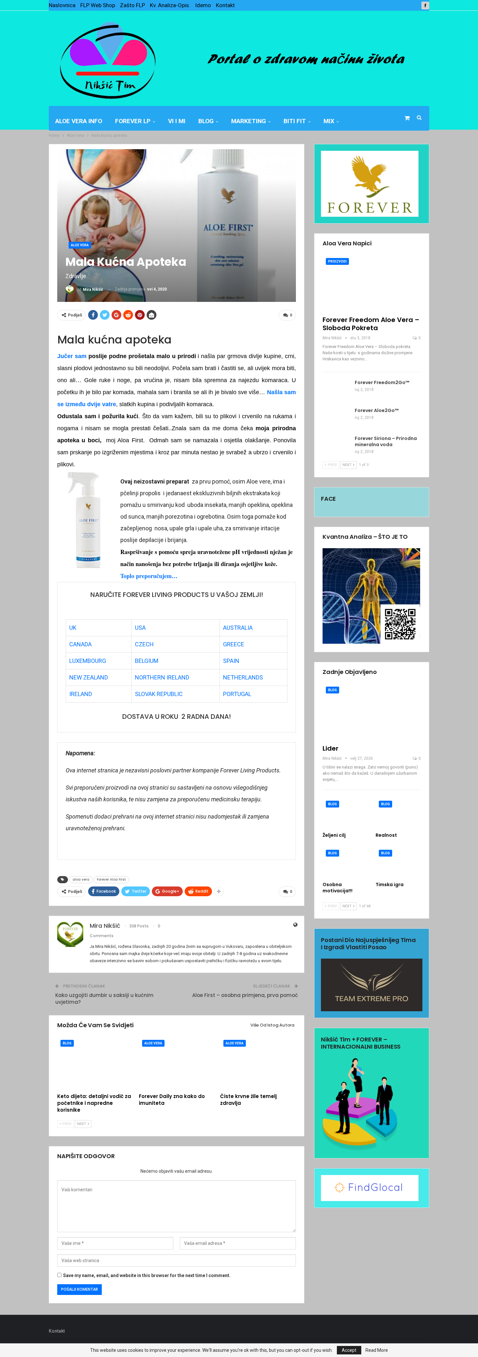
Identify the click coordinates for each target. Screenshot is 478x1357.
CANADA (80, 644)
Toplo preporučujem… (149, 576)
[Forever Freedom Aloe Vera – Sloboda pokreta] (372, 283)
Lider (331, 748)
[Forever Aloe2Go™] (337, 417)
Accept (349, 1350)
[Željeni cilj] (345, 813)
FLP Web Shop (97, 5)
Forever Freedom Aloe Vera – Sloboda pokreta (371, 323)
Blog (206, 121)
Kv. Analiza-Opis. (170, 5)
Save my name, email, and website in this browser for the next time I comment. (147, 1275)
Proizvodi (337, 261)
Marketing (248, 121)
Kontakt (225, 5)
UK (72, 627)
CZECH (144, 644)
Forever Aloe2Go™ (377, 410)
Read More (376, 1350)
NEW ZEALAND (88, 677)
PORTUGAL (237, 694)
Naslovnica (62, 5)
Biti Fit (295, 121)
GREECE (233, 644)
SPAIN (231, 660)
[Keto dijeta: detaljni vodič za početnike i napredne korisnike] (95, 1063)
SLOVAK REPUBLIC (159, 694)
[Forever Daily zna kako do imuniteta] (177, 1063)
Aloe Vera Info (78, 121)
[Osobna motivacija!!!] (345, 862)
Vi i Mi (176, 121)
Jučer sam (71, 356)
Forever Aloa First (111, 879)
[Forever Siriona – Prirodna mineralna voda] (337, 445)
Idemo (203, 5)
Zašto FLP (132, 5)
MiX (329, 121)
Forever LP (133, 121)
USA (140, 627)
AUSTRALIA (238, 627)
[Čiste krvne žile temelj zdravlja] (258, 1063)
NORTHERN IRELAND (162, 677)
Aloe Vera (80, 245)
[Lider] (372, 711)
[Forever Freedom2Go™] (337, 390)
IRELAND (80, 694)
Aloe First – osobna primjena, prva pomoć (245, 995)
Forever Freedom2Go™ (382, 382)
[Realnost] (398, 813)
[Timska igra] (398, 862)
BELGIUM (146, 660)
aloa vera (81, 879)
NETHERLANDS (243, 677)
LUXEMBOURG (87, 660)
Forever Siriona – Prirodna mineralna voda (386, 441)
